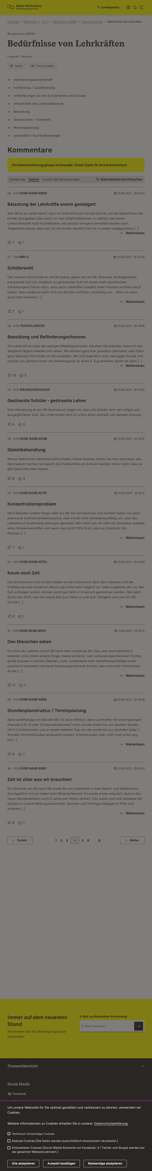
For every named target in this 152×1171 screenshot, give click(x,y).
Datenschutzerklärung (111, 1123)
